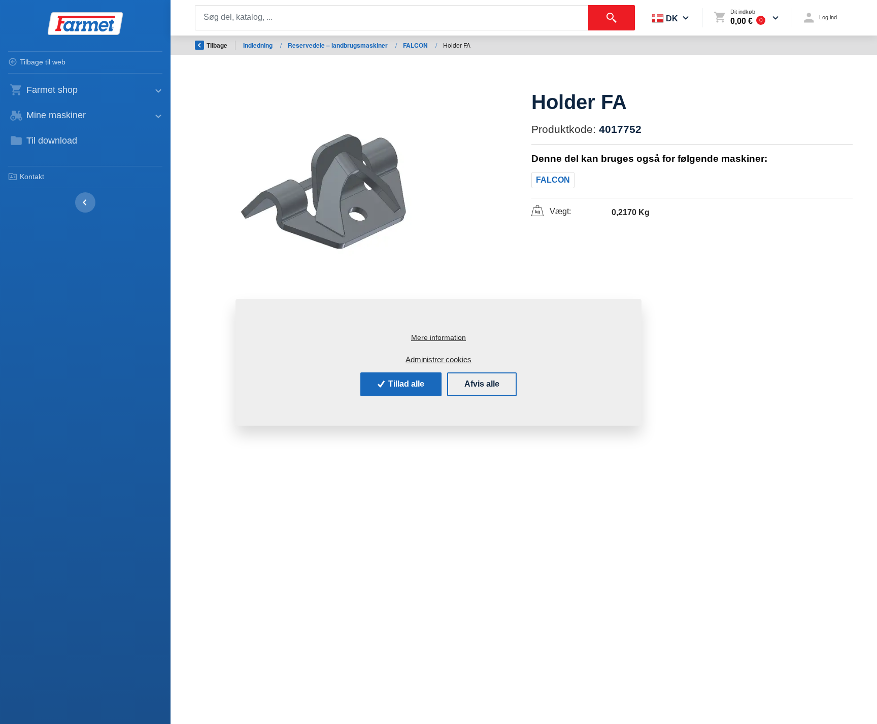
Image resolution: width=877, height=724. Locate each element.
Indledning (258, 45)
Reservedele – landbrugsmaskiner (338, 45)
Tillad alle (405, 384)
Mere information (438, 337)
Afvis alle (481, 384)
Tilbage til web (42, 62)
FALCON (416, 45)
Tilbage (217, 45)
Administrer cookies (438, 359)
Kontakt (32, 177)
